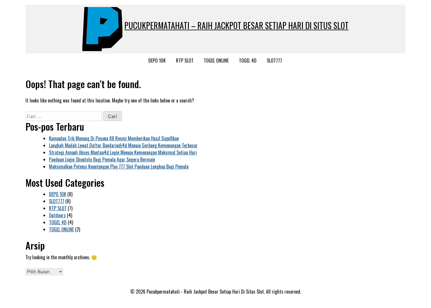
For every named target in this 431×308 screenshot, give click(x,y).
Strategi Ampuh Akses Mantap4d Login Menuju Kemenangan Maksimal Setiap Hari (123, 152)
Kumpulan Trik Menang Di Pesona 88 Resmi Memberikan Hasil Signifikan (114, 138)
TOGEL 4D (248, 60)
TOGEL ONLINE (216, 60)
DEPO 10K (157, 60)
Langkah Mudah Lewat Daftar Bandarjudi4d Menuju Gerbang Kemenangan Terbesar (123, 145)
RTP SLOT (185, 60)
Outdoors (57, 215)
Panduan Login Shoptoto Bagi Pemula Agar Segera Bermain (102, 159)
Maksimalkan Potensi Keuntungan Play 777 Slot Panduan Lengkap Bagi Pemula (119, 166)
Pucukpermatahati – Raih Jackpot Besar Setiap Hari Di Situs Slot (236, 25)
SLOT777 (274, 60)
